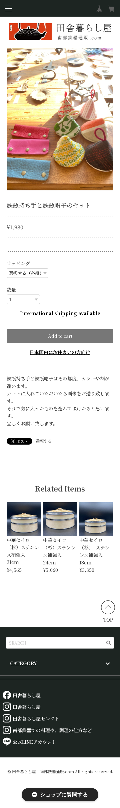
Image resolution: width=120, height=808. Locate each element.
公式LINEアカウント (34, 741)
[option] (60, 119)
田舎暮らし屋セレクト (36, 718)
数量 (11, 289)
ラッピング (18, 263)
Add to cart (60, 336)
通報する (44, 441)
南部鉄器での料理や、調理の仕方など (52, 730)
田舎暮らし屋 (27, 695)
